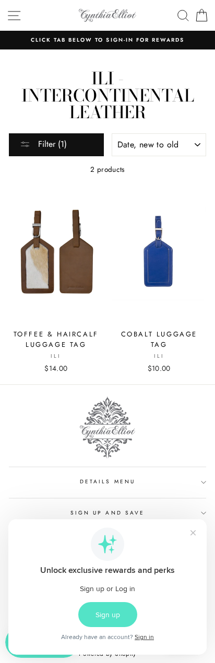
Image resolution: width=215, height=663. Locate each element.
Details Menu (107, 481)
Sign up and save (107, 513)
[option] (107, 40)
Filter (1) (51, 144)
